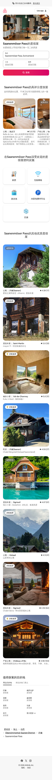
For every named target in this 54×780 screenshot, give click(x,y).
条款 (29, 768)
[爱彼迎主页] (5, 11)
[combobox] (26, 55)
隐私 (23, 768)
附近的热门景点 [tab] (22, 683)
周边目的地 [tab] (7, 683)
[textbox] (14, 64)
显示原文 (36, 3)
